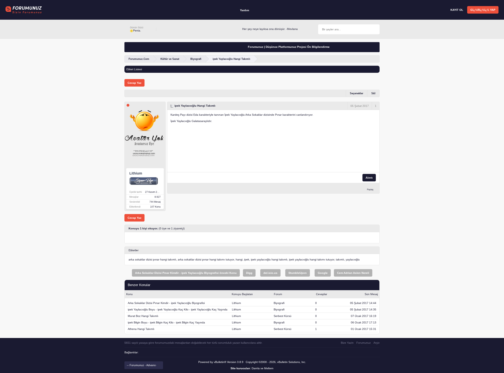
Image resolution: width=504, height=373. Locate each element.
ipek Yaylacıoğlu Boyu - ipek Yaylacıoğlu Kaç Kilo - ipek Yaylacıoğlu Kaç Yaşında (177, 309)
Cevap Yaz (134, 82)
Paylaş (370, 189)
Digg (249, 272)
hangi (239, 259)
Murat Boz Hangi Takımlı (143, 316)
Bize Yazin (347, 342)
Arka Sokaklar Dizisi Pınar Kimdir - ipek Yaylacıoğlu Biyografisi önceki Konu (186, 272)
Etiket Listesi (134, 69)
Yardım (244, 10)
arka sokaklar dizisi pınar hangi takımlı (152, 259)
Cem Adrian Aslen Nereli (353, 272)
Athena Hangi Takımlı (141, 329)
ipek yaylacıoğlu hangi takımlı (269, 259)
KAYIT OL (456, 9)
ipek (246, 259)
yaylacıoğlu (353, 259)
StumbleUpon (297, 272)
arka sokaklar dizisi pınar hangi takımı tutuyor (206, 259)
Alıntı (369, 177)
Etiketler (134, 250)
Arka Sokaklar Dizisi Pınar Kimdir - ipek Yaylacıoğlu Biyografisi (166, 303)
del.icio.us (270, 272)
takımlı (340, 259)
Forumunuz (363, 342)
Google (323, 272)
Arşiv (376, 342)
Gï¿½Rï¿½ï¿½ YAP (482, 9)
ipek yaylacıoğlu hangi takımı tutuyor (311, 259)
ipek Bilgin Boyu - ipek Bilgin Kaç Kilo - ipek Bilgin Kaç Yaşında (166, 322)
